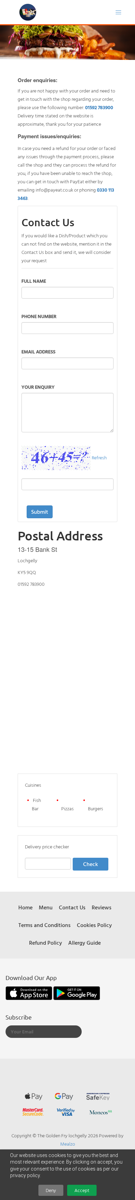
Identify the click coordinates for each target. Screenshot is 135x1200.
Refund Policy (45, 942)
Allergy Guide (84, 942)
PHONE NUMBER (38, 316)
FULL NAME (33, 280)
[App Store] (29, 992)
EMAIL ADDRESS (38, 351)
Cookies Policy (94, 925)
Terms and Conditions (44, 925)
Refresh (99, 457)
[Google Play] (76, 992)
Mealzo (67, 1143)
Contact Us (72, 907)
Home (25, 907)
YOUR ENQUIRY (38, 386)
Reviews (101, 907)
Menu (46, 907)
